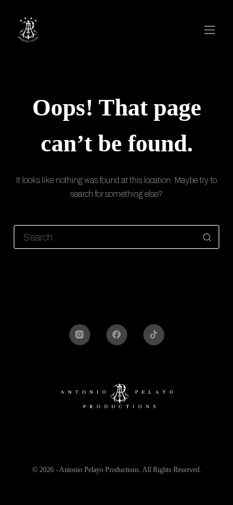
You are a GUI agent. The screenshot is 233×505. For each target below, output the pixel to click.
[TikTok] (153, 334)
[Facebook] (116, 334)
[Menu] (211, 30)
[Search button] (207, 237)
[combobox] (104, 237)
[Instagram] (79, 334)
